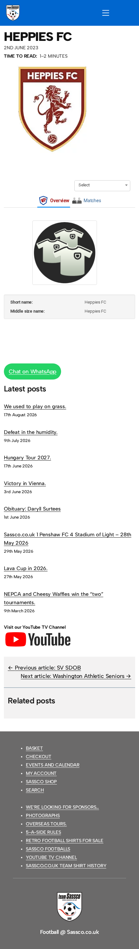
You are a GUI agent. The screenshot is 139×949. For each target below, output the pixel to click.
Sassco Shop (41, 782)
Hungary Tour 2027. (27, 458)
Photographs (43, 815)
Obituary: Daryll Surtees (32, 509)
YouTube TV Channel (51, 857)
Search (35, 790)
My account (41, 773)
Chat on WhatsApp (32, 371)
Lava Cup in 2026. (26, 568)
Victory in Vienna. (25, 483)
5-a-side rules (43, 832)
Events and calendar (53, 765)
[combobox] (102, 185)
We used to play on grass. (35, 406)
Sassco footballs (48, 849)
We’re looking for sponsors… (62, 807)
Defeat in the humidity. (31, 432)
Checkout (38, 756)
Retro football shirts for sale (64, 840)
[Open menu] (106, 13)
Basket (34, 748)
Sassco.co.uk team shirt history (66, 866)
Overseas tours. (46, 824)
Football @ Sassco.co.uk (69, 932)
